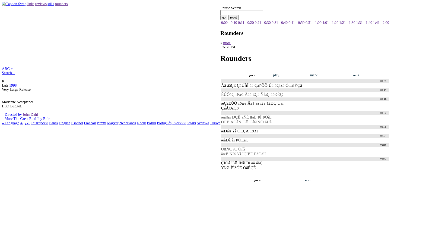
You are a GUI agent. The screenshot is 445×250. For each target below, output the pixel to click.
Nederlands (127, 123)
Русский (179, 123)
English (64, 123)
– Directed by (12, 114)
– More (7, 119)
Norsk (141, 123)
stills (51, 4)
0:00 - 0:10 (229, 23)
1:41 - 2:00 (381, 23)
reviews (41, 4)
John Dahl (30, 114)
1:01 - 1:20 (330, 23)
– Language (10, 123)
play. (276, 75)
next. (356, 75)
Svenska (203, 123)
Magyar (112, 123)
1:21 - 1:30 (347, 23)
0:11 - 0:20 (246, 23)
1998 (13, 85)
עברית (101, 123)
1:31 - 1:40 (364, 23)
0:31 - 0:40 (280, 23)
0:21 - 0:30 (263, 23)
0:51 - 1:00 (313, 23)
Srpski (191, 123)
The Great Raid (24, 119)
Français (90, 123)
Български (39, 123)
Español (77, 123)
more (227, 43)
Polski (151, 123)
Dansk (53, 123)
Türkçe (215, 123)
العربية (25, 123)
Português (164, 123)
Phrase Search (230, 8)
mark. (314, 75)
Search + (8, 73)
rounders (61, 4)
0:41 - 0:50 (297, 23)
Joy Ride (43, 119)
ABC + (7, 69)
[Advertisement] (86, 187)
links (30, 4)
